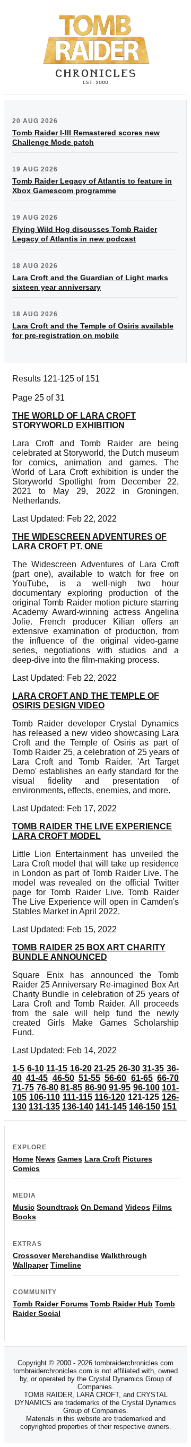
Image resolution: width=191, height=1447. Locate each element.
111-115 (77, 1097)
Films (162, 1207)
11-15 (56, 1068)
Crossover (31, 1255)
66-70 (168, 1077)
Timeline (65, 1265)
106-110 (44, 1097)
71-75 (23, 1087)
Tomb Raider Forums (50, 1303)
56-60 (115, 1077)
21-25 (105, 1068)
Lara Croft (102, 1159)
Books (24, 1216)
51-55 (89, 1077)
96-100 (146, 1087)
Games (69, 1159)
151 (169, 1106)
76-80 (47, 1087)
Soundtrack (58, 1207)
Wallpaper (30, 1265)
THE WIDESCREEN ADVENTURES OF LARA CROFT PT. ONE (89, 541)
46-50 (63, 1077)
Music (23, 1207)
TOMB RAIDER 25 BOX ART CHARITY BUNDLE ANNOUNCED (89, 952)
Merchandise (75, 1255)
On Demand (102, 1207)
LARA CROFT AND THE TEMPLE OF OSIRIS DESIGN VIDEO (85, 700)
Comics (26, 1168)
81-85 (71, 1087)
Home (23, 1159)
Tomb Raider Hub (121, 1303)
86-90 (96, 1087)
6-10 (35, 1068)
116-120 (109, 1097)
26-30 (129, 1068)
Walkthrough (124, 1255)
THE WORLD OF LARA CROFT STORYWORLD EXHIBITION (74, 420)
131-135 (44, 1106)
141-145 (111, 1106)
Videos (137, 1207)
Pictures (137, 1159)
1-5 (18, 1068)
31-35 (153, 1068)
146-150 (144, 1106)
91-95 (120, 1087)
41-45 (37, 1077)
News (45, 1159)
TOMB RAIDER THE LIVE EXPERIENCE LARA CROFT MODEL (92, 831)
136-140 (77, 1106)
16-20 (81, 1068)
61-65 (142, 1077)
